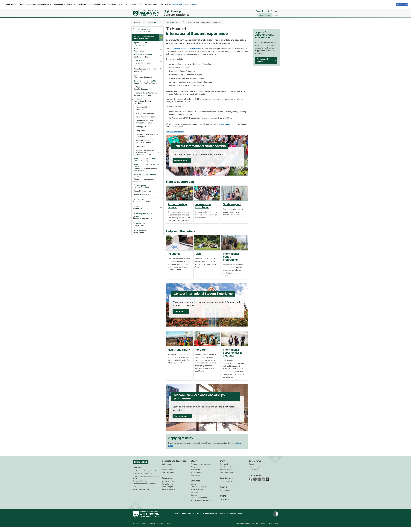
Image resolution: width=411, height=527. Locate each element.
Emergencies (140, 462)
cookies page (191, 4)
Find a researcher (168, 469)
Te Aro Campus (167, 487)
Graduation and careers (144, 216)
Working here (226, 478)
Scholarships (195, 469)
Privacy (167, 523)
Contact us (179, 311)
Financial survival (197, 489)
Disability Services (140, 88)
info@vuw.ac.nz (210, 513)
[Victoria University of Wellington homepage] (146, 13)
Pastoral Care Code (141, 186)
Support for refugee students (145, 159)
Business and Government (142, 473)
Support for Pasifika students (145, 82)
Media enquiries (167, 467)
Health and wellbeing (142, 56)
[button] (161, 30)
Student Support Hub (142, 191)
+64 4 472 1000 (194, 513)
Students (195, 480)
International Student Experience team (185, 48)
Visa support (141, 127)
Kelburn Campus (168, 481)
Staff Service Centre (227, 467)
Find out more (180, 416)
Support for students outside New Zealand (146, 167)
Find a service (140, 44)
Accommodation (197, 472)
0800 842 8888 (235, 513)
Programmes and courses (200, 464)
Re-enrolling (140, 146)
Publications (253, 469)
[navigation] (276, 15)
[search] (276, 11)
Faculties (137, 467)
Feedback (151, 523)
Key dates (194, 492)
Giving (223, 496)
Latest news (255, 461)
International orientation (145, 117)
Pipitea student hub (141, 195)
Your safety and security (143, 62)
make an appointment (226, 124)
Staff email (224, 464)
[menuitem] (136, 523)
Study (194, 461)
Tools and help (139, 224)
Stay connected (226, 490)
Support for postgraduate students (145, 178)
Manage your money (141, 200)
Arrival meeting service (145, 113)
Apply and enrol (196, 467)
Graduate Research (140, 481)
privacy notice (178, 4)
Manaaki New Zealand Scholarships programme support (145, 152)
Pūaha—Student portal (199, 498)
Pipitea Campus (167, 484)
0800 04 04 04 (180, 513)
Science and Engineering (141, 489)
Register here (180, 160)
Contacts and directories (174, 461)
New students (139, 231)
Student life (138, 207)
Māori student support (142, 76)
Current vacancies (226, 481)
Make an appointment (175, 132)
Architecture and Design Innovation (145, 471)
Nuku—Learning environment (201, 500)
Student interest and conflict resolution (144, 69)
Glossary (160, 523)
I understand (402, 4)
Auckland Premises (169, 489)
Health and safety (168, 472)
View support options (262, 60)
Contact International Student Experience (147, 135)
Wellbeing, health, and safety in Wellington (144, 141)
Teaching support (226, 472)
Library (193, 484)
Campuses (167, 478)
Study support (139, 50)
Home (138, 22)
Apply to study (265, 15)
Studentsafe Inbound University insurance (144, 122)
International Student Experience (142, 101)
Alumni (223, 487)
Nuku (264, 11)
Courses (194, 495)
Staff (270, 11)
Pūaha (258, 11)
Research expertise (256, 467)
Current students (152, 22)
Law (134, 486)
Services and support (173, 22)
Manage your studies (141, 30)
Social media (255, 475)
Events (251, 464)
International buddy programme (143, 108)
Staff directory (167, 464)
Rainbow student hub (145, 94)
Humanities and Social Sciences (144, 484)
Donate (224, 500)
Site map (143, 523)
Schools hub (195, 475)
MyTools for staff (226, 469)
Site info (136, 523)
